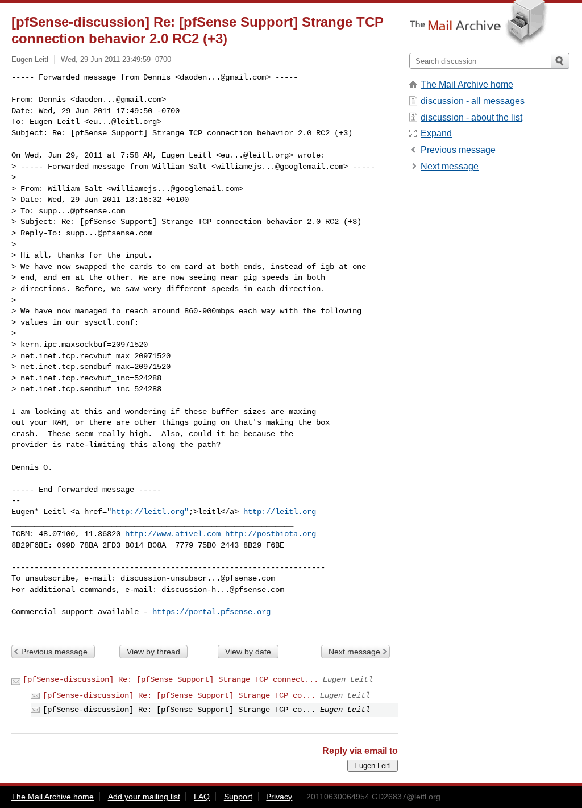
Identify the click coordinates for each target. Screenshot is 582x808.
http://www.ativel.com (173, 533)
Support (238, 796)
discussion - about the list (471, 117)
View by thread (153, 651)
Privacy (279, 796)
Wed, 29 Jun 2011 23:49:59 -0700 (116, 59)
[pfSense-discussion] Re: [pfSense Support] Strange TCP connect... (170, 679)
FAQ (202, 796)
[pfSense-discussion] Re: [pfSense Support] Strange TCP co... (179, 695)
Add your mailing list (144, 796)
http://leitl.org (279, 511)
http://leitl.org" (150, 511)
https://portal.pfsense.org (211, 611)
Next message (354, 651)
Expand (436, 133)
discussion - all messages (473, 101)
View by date (248, 651)
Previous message (54, 651)
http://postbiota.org (270, 533)
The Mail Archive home (467, 84)
